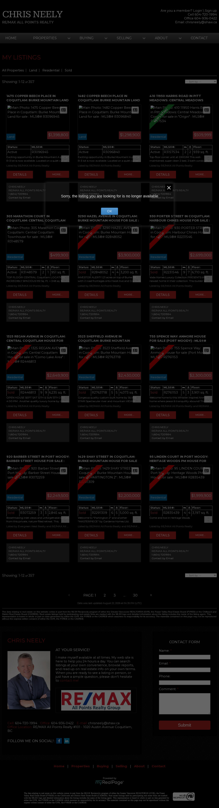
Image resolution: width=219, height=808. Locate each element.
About (161, 38)
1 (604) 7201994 (18, 193)
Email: (164, 663)
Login (197, 11)
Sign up (211, 11)
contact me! (69, 680)
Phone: (164, 676)
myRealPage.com (109, 783)
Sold (68, 70)
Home (11, 38)
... (124, 595)
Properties (45, 38)
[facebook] (60, 741)
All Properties (13, 70)
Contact (199, 38)
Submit (184, 725)
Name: (164, 651)
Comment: (168, 689)
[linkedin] (68, 741)
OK (109, 211)
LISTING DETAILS (20, 174)
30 (135, 595)
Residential (50, 70)
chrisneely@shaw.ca (201, 22)
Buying (87, 38)
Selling (124, 38)
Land (33, 70)
